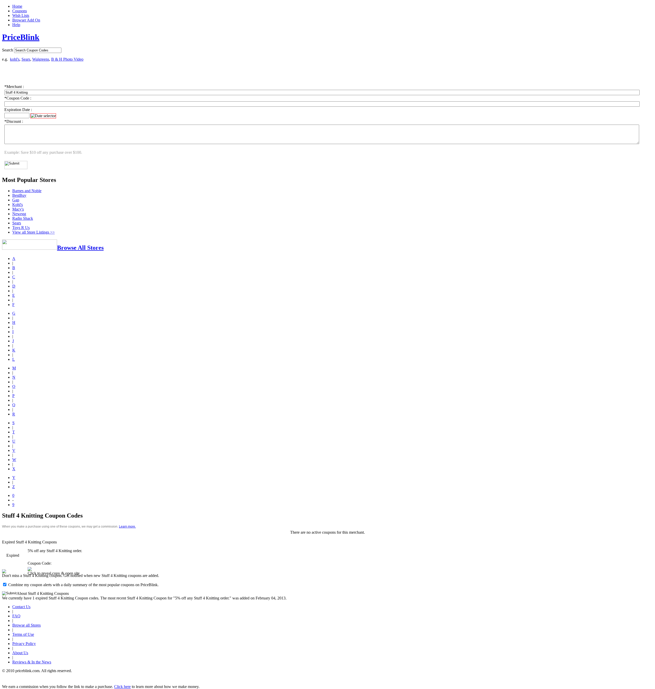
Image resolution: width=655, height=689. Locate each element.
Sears (25, 59)
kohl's (14, 59)
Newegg (19, 214)
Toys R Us (21, 227)
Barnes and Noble (26, 191)
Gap (15, 200)
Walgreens (40, 59)
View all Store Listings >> (33, 232)
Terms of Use (23, 634)
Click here (122, 686)
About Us (20, 653)
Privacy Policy (24, 643)
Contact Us (21, 607)
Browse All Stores (80, 247)
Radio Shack (22, 218)
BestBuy (19, 195)
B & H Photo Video (67, 59)
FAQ (16, 616)
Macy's (18, 209)
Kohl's (17, 204)
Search (7, 50)
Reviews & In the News (31, 662)
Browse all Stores (26, 625)
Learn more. (127, 526)
